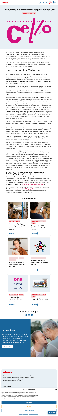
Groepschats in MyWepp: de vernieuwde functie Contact (39, 228)
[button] (55, 389)
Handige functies (36, 221)
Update (33, 223)
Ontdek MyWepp (7, 386)
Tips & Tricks (12, 260)
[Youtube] (32, 315)
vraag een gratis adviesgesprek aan (24, 189)
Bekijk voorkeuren (29, 410)
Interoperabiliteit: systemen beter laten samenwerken (16, 299)
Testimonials (32, 13)
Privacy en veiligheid (23, 414)
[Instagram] (29, 315)
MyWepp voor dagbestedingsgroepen (33, 184)
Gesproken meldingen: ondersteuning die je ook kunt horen (17, 264)
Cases (24, 13)
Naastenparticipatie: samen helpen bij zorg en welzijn (39, 262)
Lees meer (11, 233)
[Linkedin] (26, 315)
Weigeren (29, 406)
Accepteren (29, 402)
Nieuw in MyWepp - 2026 (39, 299)
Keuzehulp (11, 221)
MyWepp (28, 13)
